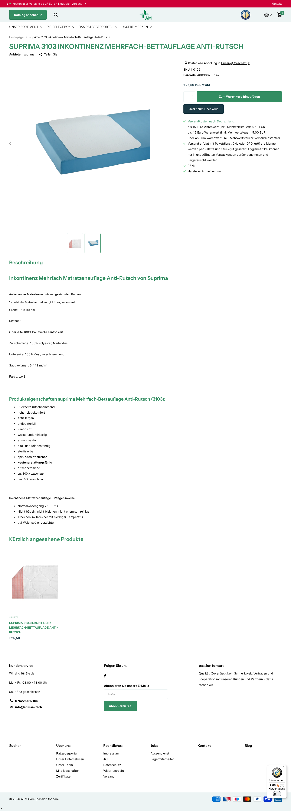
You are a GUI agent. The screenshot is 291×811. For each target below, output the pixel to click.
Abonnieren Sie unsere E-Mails (126, 685)
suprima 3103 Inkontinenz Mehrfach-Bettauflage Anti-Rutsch (33, 627)
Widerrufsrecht (113, 770)
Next (47, 3)
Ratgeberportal (66, 753)
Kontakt (277, 3)
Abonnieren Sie (120, 706)
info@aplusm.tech (28, 707)
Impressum (111, 753)
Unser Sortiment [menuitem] (23, 27)
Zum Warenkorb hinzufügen (239, 97)
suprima (29, 54)
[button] (7, 3)
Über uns (63, 745)
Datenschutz (112, 765)
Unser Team (64, 765)
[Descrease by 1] (193, 100)
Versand (109, 776)
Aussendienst (160, 753)
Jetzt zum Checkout (203, 109)
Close (55, 15)
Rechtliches (112, 745)
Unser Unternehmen (70, 759)
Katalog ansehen (26, 15)
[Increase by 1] (193, 93)
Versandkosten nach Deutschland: (211, 121)
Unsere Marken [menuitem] (134, 27)
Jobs (154, 745)
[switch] (277, 793)
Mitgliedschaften (67, 770)
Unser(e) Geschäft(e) (235, 63)
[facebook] (105, 676)
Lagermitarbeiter (162, 759)
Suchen (15, 745)
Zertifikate (63, 776)
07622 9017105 (26, 701)
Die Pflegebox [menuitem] (58, 27)
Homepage (16, 37)
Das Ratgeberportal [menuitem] (96, 27)
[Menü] (284, 767)
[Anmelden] (268, 15)
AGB (106, 759)
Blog (248, 745)
